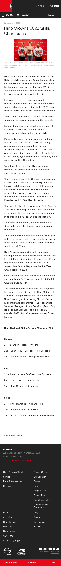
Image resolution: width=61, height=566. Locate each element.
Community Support (12, 540)
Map (5, 461)
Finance (7, 486)
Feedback (8, 526)
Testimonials (39, 522)
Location (25, 15)
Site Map (38, 526)
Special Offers (40, 472)
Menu (51, 15)
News (36, 486)
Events (37, 517)
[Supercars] (21, 552)
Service (6, 476)
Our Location (40, 476)
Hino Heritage (9, 522)
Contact (37, 481)
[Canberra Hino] (6, 6)
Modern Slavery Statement (41, 506)
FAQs (5, 512)
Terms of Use (40, 490)
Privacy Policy (40, 495)
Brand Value (9, 531)
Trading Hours (20, 461)
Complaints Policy (42, 500)
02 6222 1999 (16, 456)
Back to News (12, 435)
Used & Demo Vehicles (14, 472)
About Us (7, 517)
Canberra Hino (47, 5)
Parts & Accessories (12, 481)
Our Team (8, 535)
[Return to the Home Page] (8, 552)
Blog (36, 512)
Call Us (9, 15)
